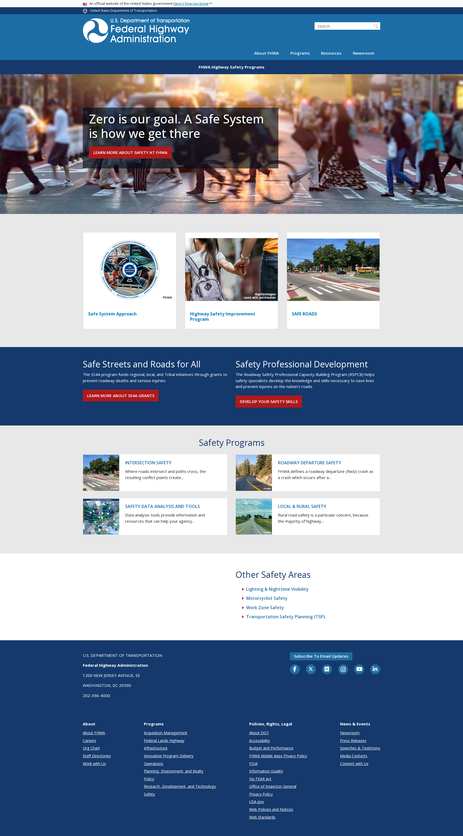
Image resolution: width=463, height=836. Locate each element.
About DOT (259, 732)
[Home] (136, 32)
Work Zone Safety (265, 608)
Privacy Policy (261, 794)
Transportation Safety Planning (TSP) (285, 617)
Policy (149, 778)
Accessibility (259, 740)
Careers (89, 740)
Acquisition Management (165, 732)
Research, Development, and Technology (180, 786)
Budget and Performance (271, 748)
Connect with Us (354, 763)
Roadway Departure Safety (309, 463)
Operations (153, 763)
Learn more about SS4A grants (120, 395)
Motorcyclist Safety (266, 598)
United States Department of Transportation (123, 10)
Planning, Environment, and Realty (173, 771)
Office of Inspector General (272, 786)
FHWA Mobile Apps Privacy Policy (278, 755)
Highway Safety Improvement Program (222, 316)
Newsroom (363, 53)
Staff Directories (97, 755)
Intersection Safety (148, 463)
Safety (149, 794)
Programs (300, 53)
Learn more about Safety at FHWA (130, 152)
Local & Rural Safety (302, 506)
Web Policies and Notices (271, 809)
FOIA (253, 763)
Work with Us (94, 763)
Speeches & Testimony (360, 748)
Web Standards (262, 817)
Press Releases (353, 740)
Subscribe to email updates (321, 656)
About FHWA (266, 53)
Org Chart (91, 748)
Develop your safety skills (269, 401)
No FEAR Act (260, 778)
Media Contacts (353, 755)
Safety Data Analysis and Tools (162, 506)
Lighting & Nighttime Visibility (277, 589)
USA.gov (256, 801)
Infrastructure (155, 748)
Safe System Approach (112, 314)
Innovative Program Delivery (168, 755)
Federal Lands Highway (164, 740)
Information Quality (266, 771)
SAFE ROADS (304, 314)
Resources (331, 53)
